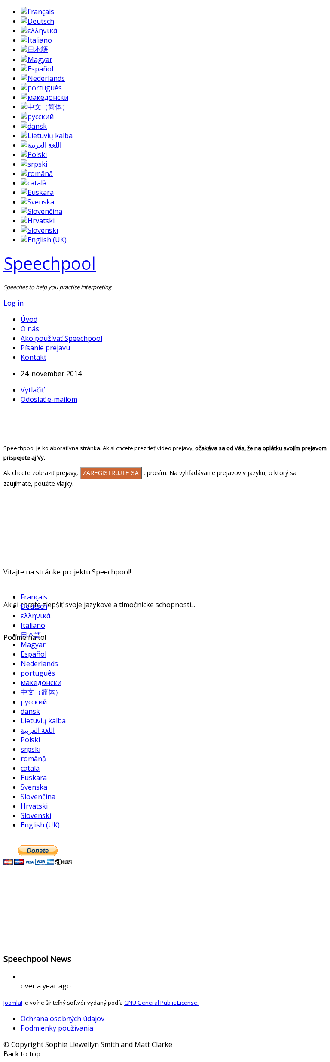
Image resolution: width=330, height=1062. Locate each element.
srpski (30, 749)
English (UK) (40, 825)
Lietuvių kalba (43, 720)
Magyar (33, 644)
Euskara (34, 777)
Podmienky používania (57, 1028)
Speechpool (49, 263)
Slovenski (36, 815)
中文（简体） (41, 692)
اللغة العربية (38, 730)
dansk (30, 711)
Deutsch (34, 606)
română (33, 758)
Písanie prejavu (45, 347)
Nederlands (39, 663)
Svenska (34, 787)
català (30, 768)
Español (33, 654)
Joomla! (12, 1002)
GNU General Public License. (161, 1002)
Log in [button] (13, 303)
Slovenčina (38, 796)
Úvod (29, 319)
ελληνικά (35, 616)
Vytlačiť (32, 390)
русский (34, 702)
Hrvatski (34, 806)
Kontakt (33, 357)
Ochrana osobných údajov (62, 1018)
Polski (30, 739)
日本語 (31, 634)
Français (34, 597)
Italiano (33, 625)
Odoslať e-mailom (49, 399)
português (38, 673)
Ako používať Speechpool (61, 338)
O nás (30, 328)
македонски (41, 682)
